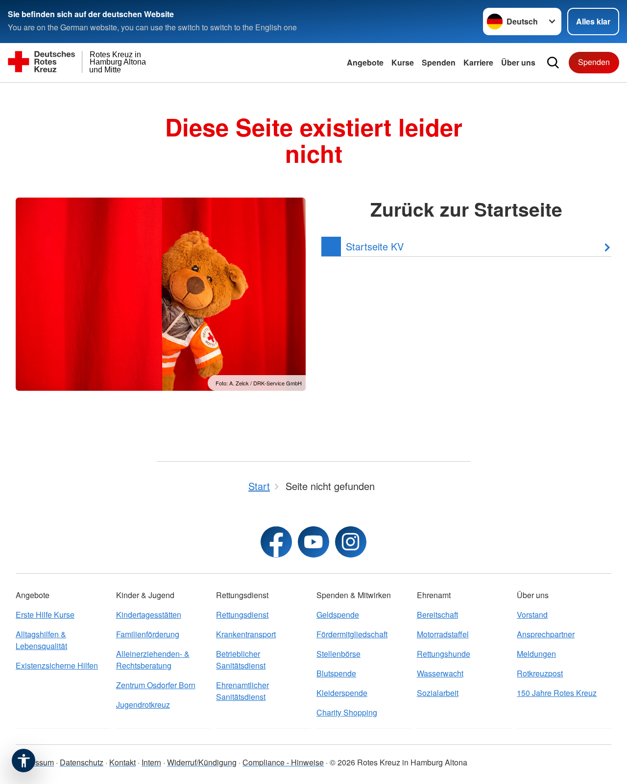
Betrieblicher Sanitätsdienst (240, 659)
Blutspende (336, 673)
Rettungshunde (443, 653)
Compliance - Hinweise (283, 762)
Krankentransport (246, 634)
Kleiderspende (341, 692)
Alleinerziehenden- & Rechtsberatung (153, 659)
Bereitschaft (437, 614)
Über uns (518, 62)
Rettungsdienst (242, 614)
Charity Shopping (346, 712)
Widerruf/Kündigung (202, 762)
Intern (151, 762)
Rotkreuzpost (540, 673)
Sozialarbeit (437, 692)
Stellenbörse (338, 653)
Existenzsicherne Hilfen (57, 665)
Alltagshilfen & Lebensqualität (41, 639)
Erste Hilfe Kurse (45, 614)
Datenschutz (81, 762)
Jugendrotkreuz (143, 704)
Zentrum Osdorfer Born (155, 685)
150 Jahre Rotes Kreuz (557, 692)
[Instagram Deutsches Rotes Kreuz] (350, 542)
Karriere (478, 62)
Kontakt (122, 762)
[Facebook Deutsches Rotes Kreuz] (276, 542)
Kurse (402, 62)
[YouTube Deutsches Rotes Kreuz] (313, 542)
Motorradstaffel (443, 634)
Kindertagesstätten (148, 614)
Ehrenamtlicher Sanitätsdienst (242, 690)
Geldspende (337, 614)
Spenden (439, 62)
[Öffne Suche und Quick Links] (553, 62)
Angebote (365, 62)
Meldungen (536, 653)
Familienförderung (147, 634)
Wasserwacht (440, 673)
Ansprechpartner (546, 634)
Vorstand (532, 614)
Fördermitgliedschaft (351, 634)
